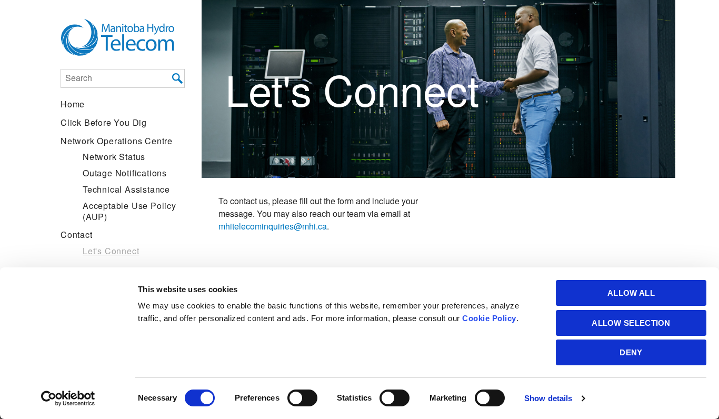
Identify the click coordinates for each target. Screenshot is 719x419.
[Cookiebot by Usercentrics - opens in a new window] (68, 398)
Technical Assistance (126, 189)
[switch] (302, 398)
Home (73, 104)
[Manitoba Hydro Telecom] (123, 37)
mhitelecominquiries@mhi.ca (272, 226)
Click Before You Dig (104, 122)
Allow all (631, 292)
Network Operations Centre (117, 141)
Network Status (114, 157)
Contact (77, 234)
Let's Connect (111, 251)
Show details (548, 398)
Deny (631, 352)
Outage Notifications (125, 173)
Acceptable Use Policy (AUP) (129, 211)
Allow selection (631, 322)
